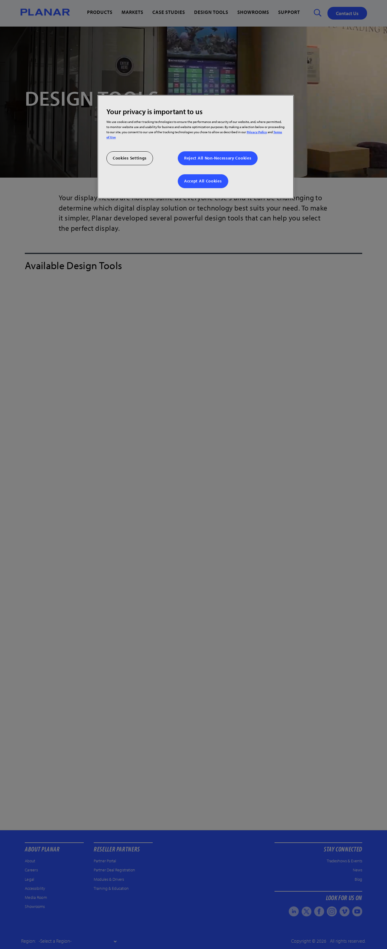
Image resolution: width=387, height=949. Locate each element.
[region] (195, 146)
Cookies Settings (130, 158)
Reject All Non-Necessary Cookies (217, 158)
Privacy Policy (257, 132)
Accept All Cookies (203, 181)
